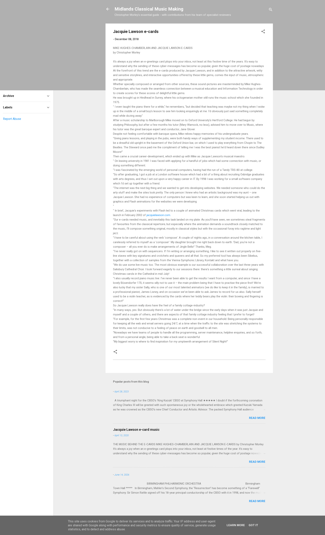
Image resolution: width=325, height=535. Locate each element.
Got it (253, 525)
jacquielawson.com (158, 215)
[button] (263, 32)
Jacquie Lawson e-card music (136, 430)
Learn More (236, 525)
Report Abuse (12, 119)
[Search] (270, 10)
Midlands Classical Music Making (149, 9)
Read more (257, 418)
